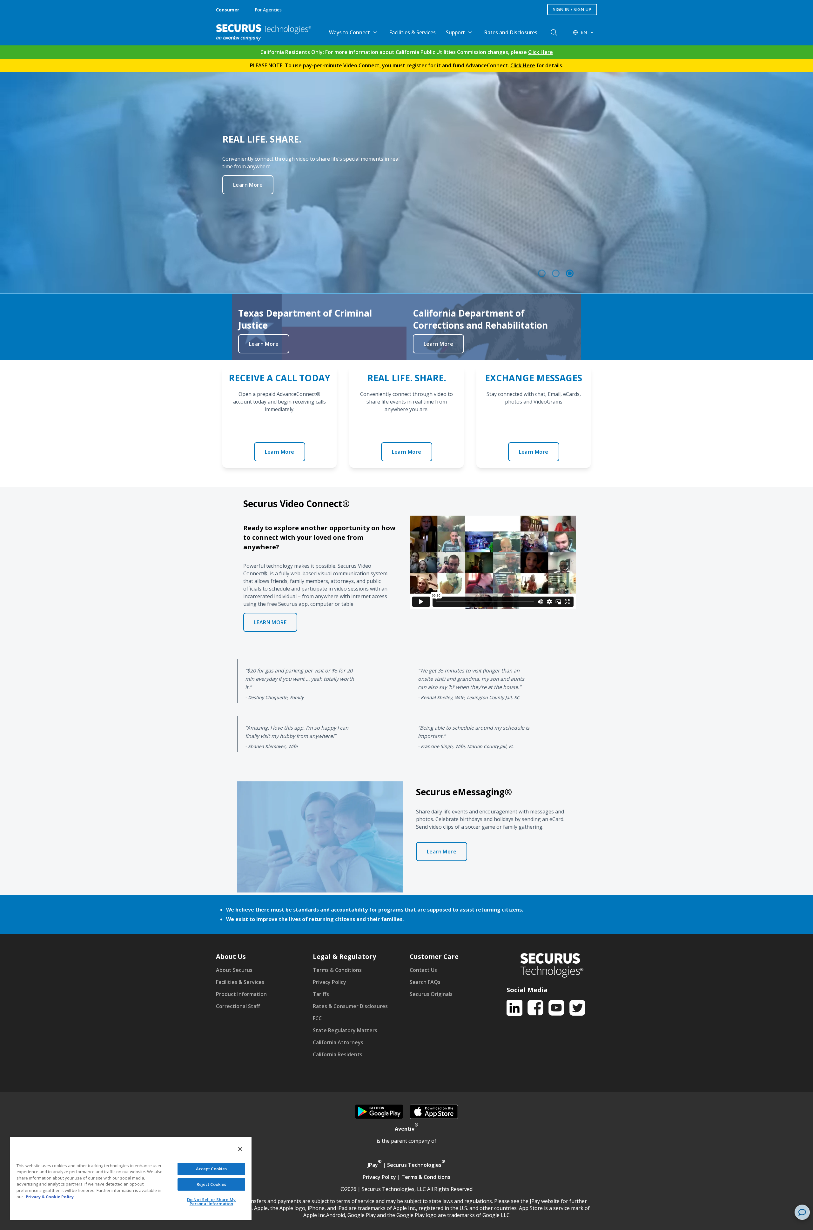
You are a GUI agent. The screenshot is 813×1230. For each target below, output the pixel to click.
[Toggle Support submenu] (470, 32)
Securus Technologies (416, 1164)
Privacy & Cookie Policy (50, 1197)
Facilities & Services (412, 32)
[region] (406, 183)
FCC (317, 1018)
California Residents (337, 1054)
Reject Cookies (211, 1184)
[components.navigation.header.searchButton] (554, 32)
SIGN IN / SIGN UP (572, 9)
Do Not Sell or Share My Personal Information (211, 1202)
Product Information (241, 994)
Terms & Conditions (337, 969)
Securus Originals (431, 994)
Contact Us (423, 969)
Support (455, 32)
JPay (375, 1164)
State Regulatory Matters (345, 1030)
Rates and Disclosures (510, 32)
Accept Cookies (211, 1169)
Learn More (248, 192)
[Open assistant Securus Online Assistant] (802, 1212)
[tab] (542, 273)
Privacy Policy (329, 982)
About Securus (234, 969)
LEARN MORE (270, 622)
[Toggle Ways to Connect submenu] (375, 32)
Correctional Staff (238, 1006)
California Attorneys (338, 1042)
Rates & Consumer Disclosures (350, 1006)
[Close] (240, 1149)
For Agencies (268, 10)
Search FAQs (425, 982)
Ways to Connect (349, 32)
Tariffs (321, 994)
